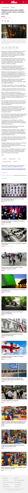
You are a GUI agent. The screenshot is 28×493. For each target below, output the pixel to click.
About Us (16, 478)
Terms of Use (5, 480)
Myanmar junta (12, 158)
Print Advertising (17, 484)
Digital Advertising (6, 486)
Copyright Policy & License (8, 482)
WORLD (13, 7)
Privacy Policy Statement (19, 480)
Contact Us (5, 478)
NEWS (3, 402)
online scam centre (6, 161)
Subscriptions (6, 484)
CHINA (3, 292)
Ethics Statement (17, 482)
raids (19, 158)
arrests (15, 161)
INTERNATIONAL (5, 7)
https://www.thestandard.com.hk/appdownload (13, 169)
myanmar (4, 158)
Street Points (17, 486)
